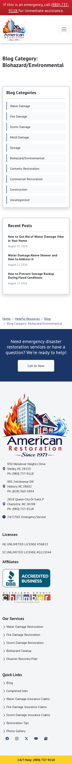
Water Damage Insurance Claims (28, 699)
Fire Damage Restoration (23, 635)
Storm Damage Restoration (25, 643)
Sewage (15, 148)
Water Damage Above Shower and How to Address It (32, 257)
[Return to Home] (36, 425)
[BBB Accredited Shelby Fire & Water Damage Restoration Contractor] (26, 578)
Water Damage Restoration (24, 627)
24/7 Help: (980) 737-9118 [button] (36, 760)
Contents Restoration (24, 169)
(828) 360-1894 (23, 491)
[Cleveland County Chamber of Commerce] (26, 597)
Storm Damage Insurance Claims (28, 715)
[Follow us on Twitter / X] (26, 738)
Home (6, 319)
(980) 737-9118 (23, 473)
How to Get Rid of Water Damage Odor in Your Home (36, 238)
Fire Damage (18, 116)
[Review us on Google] (46, 738)
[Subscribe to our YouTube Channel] (36, 738)
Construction (18, 189)
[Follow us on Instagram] (17, 738)
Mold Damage (19, 137)
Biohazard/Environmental (27, 158)
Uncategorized (19, 200)
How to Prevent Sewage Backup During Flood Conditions (31, 275)
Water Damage (20, 106)
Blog (47, 319)
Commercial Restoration (26, 179)
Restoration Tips (17, 723)
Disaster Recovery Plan (21, 659)
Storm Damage (20, 127)
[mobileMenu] (64, 29)
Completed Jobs (17, 691)
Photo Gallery (15, 731)
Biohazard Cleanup (18, 651)
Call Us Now (36, 366)
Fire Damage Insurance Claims (26, 707)
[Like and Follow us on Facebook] (7, 738)
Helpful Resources (27, 319)
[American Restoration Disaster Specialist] (14, 29)
